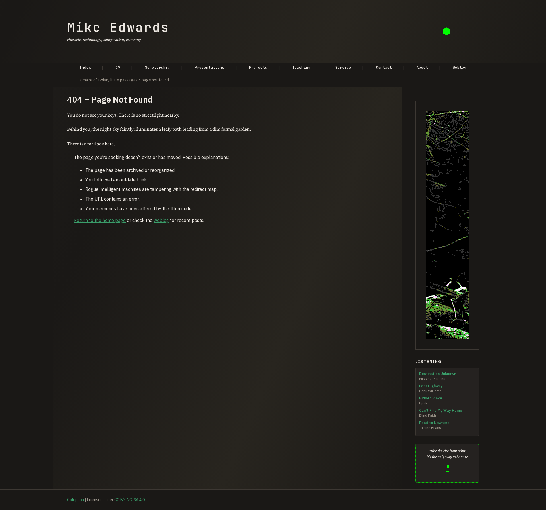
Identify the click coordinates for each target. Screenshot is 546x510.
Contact (384, 67)
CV (118, 67)
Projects (258, 67)
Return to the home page (100, 220)
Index (85, 67)
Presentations (209, 67)
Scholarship (157, 67)
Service (343, 67)
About (422, 67)
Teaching (301, 67)
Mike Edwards (118, 27)
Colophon (75, 499)
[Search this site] (447, 31)
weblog (161, 220)
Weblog (459, 67)
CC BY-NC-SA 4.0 (129, 499)
